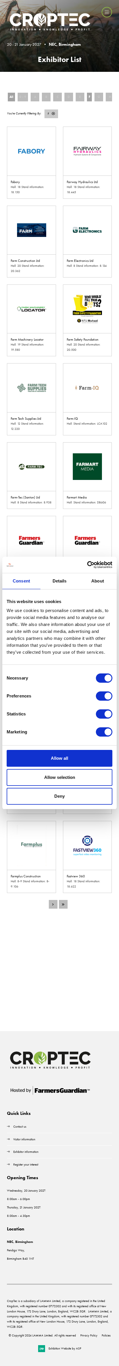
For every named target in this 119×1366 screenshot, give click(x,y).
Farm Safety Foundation (82, 339)
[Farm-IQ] (87, 388)
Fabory (15, 182)
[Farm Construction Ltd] (31, 230)
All (11, 97)
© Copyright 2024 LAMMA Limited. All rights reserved (42, 1335)
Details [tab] (60, 580)
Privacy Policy (88, 1335)
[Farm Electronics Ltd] (87, 230)
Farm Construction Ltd (25, 260)
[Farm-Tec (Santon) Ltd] (31, 467)
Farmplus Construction (26, 876)
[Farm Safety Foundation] (87, 309)
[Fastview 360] (87, 845)
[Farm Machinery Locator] (31, 309)
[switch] (104, 696)
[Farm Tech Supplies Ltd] (31, 388)
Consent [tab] (21, 580)
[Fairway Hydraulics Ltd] (87, 151)
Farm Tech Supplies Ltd (26, 418)
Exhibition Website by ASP (65, 1348)
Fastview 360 (76, 876)
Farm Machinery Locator (27, 339)
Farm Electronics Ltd (80, 260)
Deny (59, 796)
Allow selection (59, 777)
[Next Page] (53, 904)
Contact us (19, 1126)
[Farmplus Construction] (31, 845)
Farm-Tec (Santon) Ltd (25, 497)
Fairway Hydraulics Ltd (82, 182)
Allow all (59, 758)
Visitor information (24, 1139)
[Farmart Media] (87, 467)
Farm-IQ (72, 418)
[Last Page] (63, 904)
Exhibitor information (25, 1152)
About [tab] (97, 580)
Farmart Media (77, 497)
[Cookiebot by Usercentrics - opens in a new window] (87, 565)
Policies (106, 1335)
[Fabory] (31, 151)
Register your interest (26, 1164)
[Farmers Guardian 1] (87, 540)
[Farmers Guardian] (31, 540)
